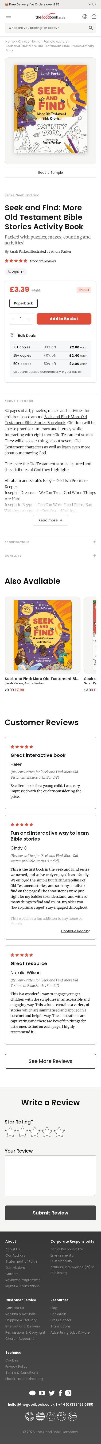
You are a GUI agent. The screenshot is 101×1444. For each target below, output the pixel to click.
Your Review (19, 1151)
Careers (11, 1273)
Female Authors (55, 41)
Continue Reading (75, 931)
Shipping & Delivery (21, 1320)
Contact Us (14, 1307)
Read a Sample (50, 172)
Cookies (11, 1360)
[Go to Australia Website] (51, 1414)
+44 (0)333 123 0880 (75, 1404)
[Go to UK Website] (30, 1414)
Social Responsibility (66, 1249)
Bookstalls (58, 1314)
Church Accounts (19, 1338)
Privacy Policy (16, 1366)
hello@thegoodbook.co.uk (31, 1404)
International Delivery (22, 1326)
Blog (53, 1307)
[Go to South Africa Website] (72, 1414)
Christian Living (29, 41)
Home (10, 41)
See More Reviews (50, 1061)
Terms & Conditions (21, 1372)
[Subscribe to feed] (32, 1392)
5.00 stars (16, 261)
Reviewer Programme (23, 1280)
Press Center (60, 1320)
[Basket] (94, 17)
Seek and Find (27, 195)
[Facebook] (60, 1392)
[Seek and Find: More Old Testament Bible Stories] (42, 635)
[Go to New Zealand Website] (62, 1414)
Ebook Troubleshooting (24, 1378)
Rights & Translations (22, 1286)
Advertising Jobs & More (70, 1332)
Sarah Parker (19, 251)
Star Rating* (19, 1121)
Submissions (15, 1267)
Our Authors (15, 1255)
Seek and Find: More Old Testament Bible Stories (42, 679)
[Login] (84, 17)
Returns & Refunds (20, 1314)
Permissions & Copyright (25, 1332)
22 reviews (47, 261)
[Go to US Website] (41, 1414)
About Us (12, 1249)
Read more (48, 520)
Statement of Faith (21, 1261)
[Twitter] (51, 1392)
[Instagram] (68, 1392)
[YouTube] (42, 1392)
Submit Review (50, 1213)
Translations (60, 1326)
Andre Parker (61, 251)
